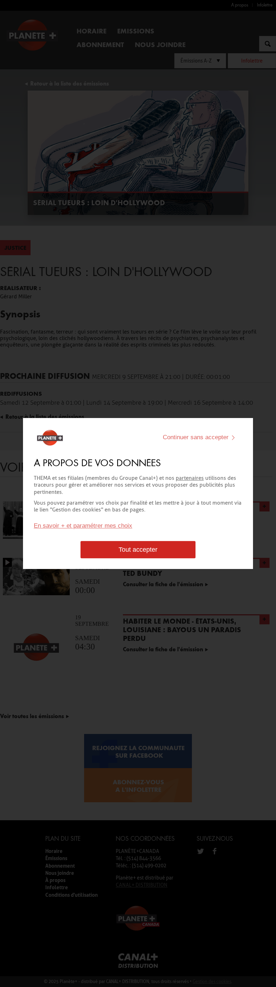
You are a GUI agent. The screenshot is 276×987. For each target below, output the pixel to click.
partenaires (190, 478)
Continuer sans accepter (196, 437)
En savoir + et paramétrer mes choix (83, 525)
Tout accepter (138, 549)
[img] (233, 437)
